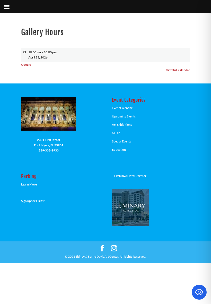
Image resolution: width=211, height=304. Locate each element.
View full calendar (178, 70)
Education (119, 149)
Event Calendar (122, 108)
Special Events (121, 141)
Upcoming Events (124, 116)
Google (26, 64)
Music (116, 133)
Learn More (29, 184)
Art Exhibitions (122, 124)
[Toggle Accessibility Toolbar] (199, 292)
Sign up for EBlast (33, 201)
